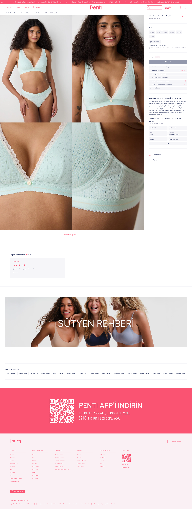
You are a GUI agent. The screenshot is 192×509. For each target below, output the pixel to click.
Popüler (13, 450)
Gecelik (12, 460)
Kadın (9, 7)
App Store (125, 464)
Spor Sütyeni (95, 373)
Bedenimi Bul (156, 41)
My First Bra (34, 373)
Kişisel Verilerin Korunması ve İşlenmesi (21, 504)
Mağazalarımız (59, 454)
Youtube (102, 463)
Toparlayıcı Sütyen (118, 373)
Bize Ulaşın (80, 466)
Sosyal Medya (105, 450)
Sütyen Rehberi (14, 481)
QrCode (126, 458)
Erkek (18, 7)
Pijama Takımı (14, 463)
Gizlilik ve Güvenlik (58, 504)
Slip (11, 475)
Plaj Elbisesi (35, 475)
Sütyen (28, 12)
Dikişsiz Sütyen (45, 373)
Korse (11, 469)
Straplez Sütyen (132, 373)
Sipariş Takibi (81, 463)
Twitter (102, 460)
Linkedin (102, 466)
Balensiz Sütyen (37, 12)
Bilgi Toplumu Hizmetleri (62, 469)
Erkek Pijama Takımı (16, 478)
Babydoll (12, 472)
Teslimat (79, 457)
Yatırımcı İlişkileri (60, 460)
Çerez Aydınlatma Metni (43, 504)
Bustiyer (12, 466)
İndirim (38, 7)
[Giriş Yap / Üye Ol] (180, 7)
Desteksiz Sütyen (58, 373)
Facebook (102, 457)
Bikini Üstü (35, 466)
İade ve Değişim (81, 460)
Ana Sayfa (8, 12)
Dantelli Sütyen (23, 373)
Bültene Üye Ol (18, 491)
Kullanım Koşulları (73, 504)
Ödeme (79, 454)
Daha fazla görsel (70, 234)
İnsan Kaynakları (59, 463)
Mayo (33, 457)
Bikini (34, 454)
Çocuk (27, 7)
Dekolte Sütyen (144, 373)
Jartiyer (12, 457)
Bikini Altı (35, 469)
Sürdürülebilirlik (59, 457)
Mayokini (34, 463)
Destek (80, 450)
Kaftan (34, 472)
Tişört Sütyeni (106, 373)
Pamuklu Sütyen (168, 373)
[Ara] (148, 7)
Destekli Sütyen (83, 373)
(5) (185, 16)
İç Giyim (22, 12)
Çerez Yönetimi (85, 504)
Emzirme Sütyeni (71, 373)
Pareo (34, 460)
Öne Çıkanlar (37, 450)
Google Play (125, 467)
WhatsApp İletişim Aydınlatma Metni (103, 504)
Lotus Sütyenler (10, 373)
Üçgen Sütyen (156, 373)
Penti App (125, 450)
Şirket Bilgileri (59, 466)
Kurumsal (58, 450)
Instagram (102, 454)
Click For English (176, 441)
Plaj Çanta (35, 478)
